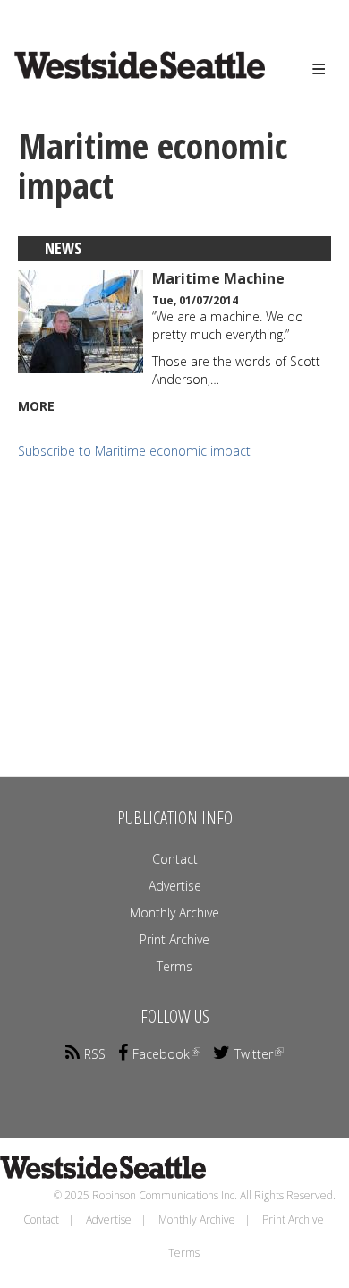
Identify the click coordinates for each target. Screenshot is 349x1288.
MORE (36, 405)
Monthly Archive (174, 912)
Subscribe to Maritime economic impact (134, 450)
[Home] (113, 81)
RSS (95, 1053)
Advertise (175, 885)
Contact (175, 858)
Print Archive (174, 939)
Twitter (253, 1053)
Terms (174, 966)
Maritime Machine (218, 278)
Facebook (161, 1053)
